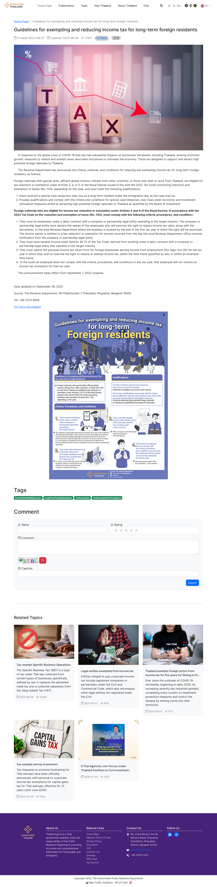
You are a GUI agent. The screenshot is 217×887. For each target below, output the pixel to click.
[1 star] (116, 530)
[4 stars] (131, 530)
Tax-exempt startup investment (37, 764)
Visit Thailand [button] (102, 5)
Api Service (92, 862)
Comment (27, 538)
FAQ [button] (146, 5)
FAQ (88, 848)
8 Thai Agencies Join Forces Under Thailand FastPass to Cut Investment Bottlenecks (105, 768)
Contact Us (92, 851)
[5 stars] (136, 530)
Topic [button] (84, 5)
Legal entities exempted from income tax (107, 671)
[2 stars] (121, 530)
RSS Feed (91, 858)
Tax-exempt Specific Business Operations (44, 664)
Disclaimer (92, 844)
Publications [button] (66, 5)
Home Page (45, 5)
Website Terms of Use (98, 837)
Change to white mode (185, 5)
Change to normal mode (191, 5)
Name (25, 524)
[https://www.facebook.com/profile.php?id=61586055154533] (170, 834)
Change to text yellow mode (196, 5)
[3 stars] (126, 530)
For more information (27, 306)
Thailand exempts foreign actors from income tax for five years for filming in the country (172, 673)
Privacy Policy (94, 841)
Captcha (26, 568)
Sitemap (90, 855)
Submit (192, 582)
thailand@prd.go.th (141, 849)
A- (169, 5)
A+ (179, 5)
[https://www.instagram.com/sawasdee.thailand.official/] (177, 834)
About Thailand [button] (127, 5)
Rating (117, 524)
